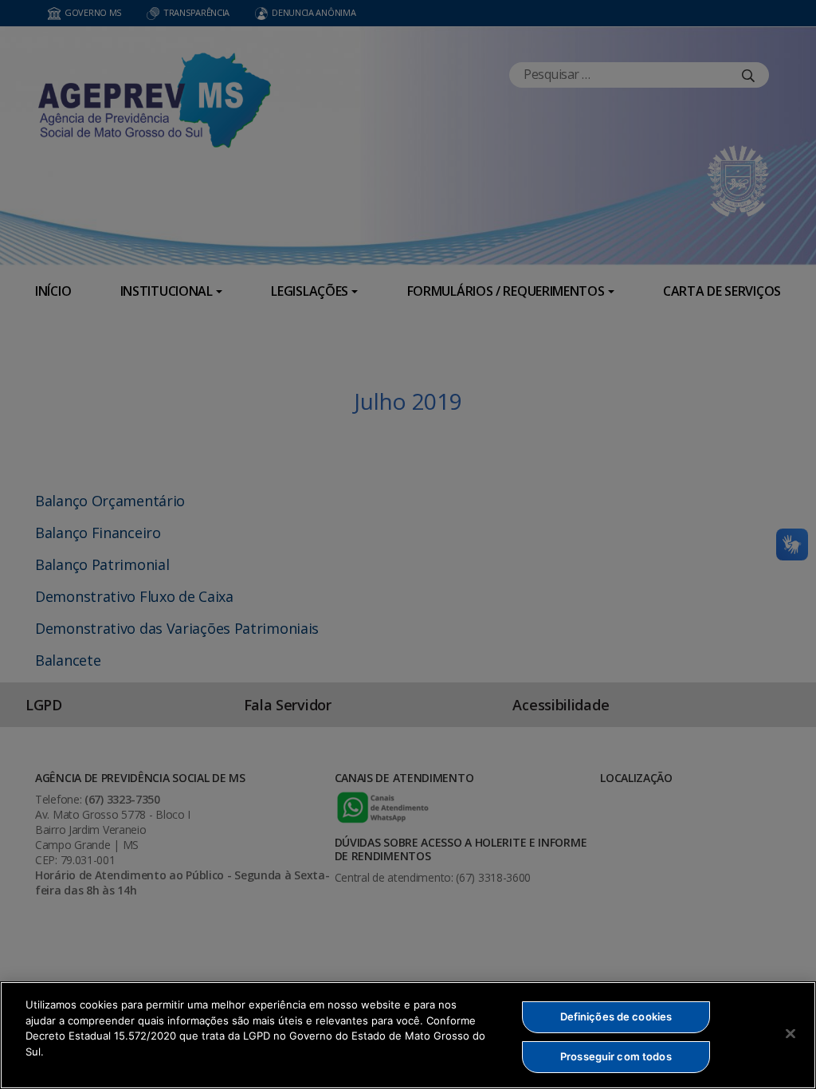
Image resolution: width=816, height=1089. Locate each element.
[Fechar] (790, 1033)
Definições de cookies (616, 1016)
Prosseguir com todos (616, 1056)
